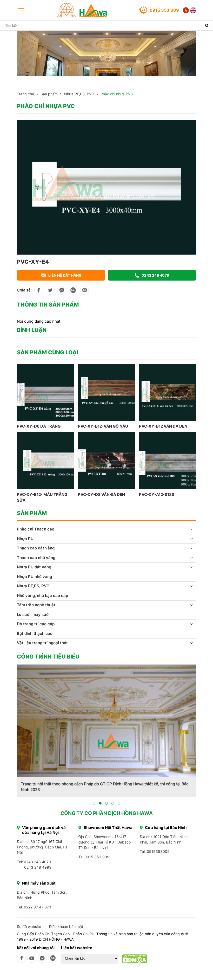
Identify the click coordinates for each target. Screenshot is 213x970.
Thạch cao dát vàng (36, 548)
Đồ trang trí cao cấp (36, 623)
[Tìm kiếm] (207, 25)
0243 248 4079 (155, 275)
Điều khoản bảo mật (66, 926)
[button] (94, 803)
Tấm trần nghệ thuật (36, 604)
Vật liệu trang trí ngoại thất (42, 642)
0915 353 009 (164, 10)
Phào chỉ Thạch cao (35, 529)
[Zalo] (52, 958)
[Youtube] (31, 958)
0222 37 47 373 (37, 907)
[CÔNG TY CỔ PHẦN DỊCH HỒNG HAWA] (82, 10)
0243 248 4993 (37, 867)
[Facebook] (21, 958)
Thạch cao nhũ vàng (36, 557)
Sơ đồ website (29, 926)
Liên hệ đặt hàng (65, 275)
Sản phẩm (49, 94)
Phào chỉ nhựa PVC (117, 94)
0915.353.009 (96, 857)
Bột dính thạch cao (34, 633)
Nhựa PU (25, 538)
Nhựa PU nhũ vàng (34, 576)
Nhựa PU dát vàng (34, 566)
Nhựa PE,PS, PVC (79, 94)
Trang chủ (25, 94)
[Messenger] (42, 958)
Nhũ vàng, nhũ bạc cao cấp (42, 595)
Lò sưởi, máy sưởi (33, 614)
